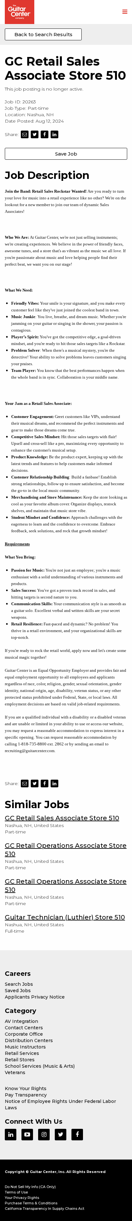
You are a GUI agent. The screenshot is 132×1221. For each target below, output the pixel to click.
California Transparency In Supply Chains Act (44, 1208)
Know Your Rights (25, 1088)
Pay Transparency (26, 1095)
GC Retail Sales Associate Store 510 (62, 818)
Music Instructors (25, 1047)
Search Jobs (19, 984)
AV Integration (21, 1021)
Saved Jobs (18, 990)
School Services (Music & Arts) (40, 1066)
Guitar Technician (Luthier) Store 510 (65, 917)
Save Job (66, 154)
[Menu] (124, 12)
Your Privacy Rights (22, 1197)
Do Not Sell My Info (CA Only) (30, 1187)
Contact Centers (24, 1028)
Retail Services (22, 1053)
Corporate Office (24, 1034)
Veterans (15, 1072)
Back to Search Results (43, 34)
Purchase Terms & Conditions (31, 1203)
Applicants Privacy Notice (35, 997)
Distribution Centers (29, 1040)
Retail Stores (20, 1060)
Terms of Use (16, 1192)
